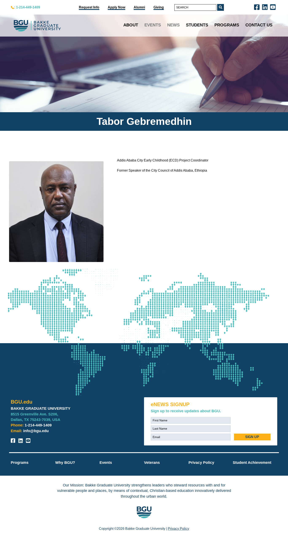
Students (197, 25)
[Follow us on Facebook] (257, 7)
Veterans (152, 462)
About (130, 25)
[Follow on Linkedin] (265, 7)
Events (152, 25)
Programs (226, 25)
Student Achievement (252, 462)
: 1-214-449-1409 (27, 7)
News (173, 25)
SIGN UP (252, 437)
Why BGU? (65, 462)
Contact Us (258, 25)
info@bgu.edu (36, 431)
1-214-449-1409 (38, 425)
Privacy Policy (201, 462)
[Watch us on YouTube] (273, 7)
